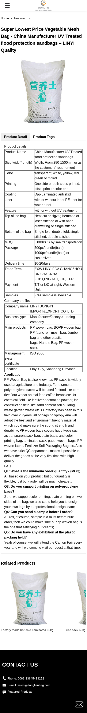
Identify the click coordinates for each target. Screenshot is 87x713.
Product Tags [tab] (44, 137)
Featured (20, 18)
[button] (7, 5)
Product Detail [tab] (15, 137)
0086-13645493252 (31, 678)
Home (5, 18)
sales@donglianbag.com (34, 685)
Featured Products (19, 691)
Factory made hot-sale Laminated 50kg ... (29, 630)
